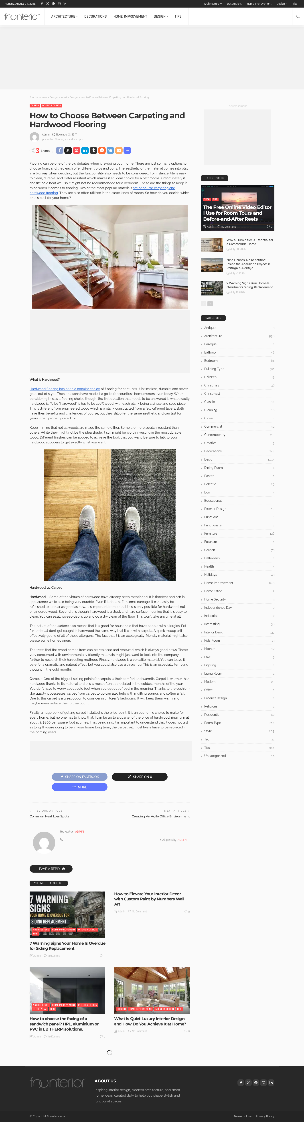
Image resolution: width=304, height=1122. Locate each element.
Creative (239, 443)
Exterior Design (239, 509)
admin (46, 134)
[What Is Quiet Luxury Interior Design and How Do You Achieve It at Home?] (152, 990)
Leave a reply (49, 869)
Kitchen (239, 649)
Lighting (239, 665)
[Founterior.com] (22, 16)
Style (239, 731)
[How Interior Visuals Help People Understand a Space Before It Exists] (67, 1071)
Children (239, 377)
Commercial (239, 426)
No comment (55, 956)
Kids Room (239, 640)
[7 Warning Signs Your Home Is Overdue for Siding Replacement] (67, 915)
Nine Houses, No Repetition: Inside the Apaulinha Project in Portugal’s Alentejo (248, 264)
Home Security (239, 599)
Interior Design (51, 105)
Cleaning (239, 410)
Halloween (239, 558)
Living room (239, 673)
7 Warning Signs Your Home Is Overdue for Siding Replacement (67, 946)
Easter (239, 476)
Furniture (239, 533)
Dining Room (239, 467)
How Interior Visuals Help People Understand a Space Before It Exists (64, 1102)
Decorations (234, 4)
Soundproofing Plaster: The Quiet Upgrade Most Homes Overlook (146, 1102)
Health (239, 566)
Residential (40, 1009)
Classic (239, 402)
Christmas (239, 385)
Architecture (211, 4)
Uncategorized (127, 1090)
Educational (239, 500)
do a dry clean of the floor (115, 617)
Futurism (239, 542)
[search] (298, 16)
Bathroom (239, 352)
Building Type (239, 369)
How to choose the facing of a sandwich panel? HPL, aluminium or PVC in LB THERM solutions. (64, 1024)
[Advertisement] (133, 58)
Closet (239, 418)
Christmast (239, 393)
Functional (239, 517)
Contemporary (239, 435)
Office (239, 690)
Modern (239, 681)
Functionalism (239, 525)
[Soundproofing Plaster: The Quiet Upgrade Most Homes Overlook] (152, 1071)
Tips (295, 4)
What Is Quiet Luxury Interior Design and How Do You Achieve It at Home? (150, 1021)
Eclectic (239, 484)
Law (239, 657)
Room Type (239, 723)
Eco (239, 492)
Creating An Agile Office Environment (161, 816)
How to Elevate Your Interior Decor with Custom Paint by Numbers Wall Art (149, 899)
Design (281, 4)
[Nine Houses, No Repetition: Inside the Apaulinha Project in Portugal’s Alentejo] (212, 265)
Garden (239, 550)
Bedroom (239, 360)
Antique (239, 328)
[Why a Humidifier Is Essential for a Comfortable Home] (212, 245)
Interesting (239, 624)
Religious (239, 706)
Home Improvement (259, 4)
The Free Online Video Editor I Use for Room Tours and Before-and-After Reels (237, 213)
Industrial (239, 616)
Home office (239, 591)
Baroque (239, 344)
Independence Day (239, 607)
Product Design (239, 698)
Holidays (239, 574)
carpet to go (95, 693)
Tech (207, 199)
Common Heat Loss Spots (49, 816)
